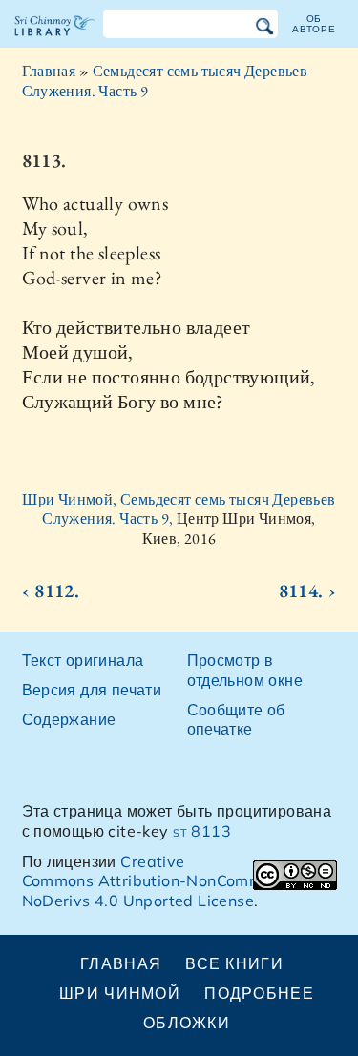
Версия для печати (92, 689)
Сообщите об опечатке (236, 719)
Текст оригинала (83, 660)
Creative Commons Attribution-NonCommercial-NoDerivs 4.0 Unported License (167, 881)
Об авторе (314, 23)
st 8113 (202, 830)
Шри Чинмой (119, 993)
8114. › (308, 590)
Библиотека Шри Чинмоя (54, 42)
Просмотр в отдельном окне (245, 670)
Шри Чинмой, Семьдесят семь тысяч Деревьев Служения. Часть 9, (178, 509)
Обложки (186, 1022)
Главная (49, 71)
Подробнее (259, 993)
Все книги (234, 963)
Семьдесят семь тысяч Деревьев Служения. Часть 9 (165, 81)
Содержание (69, 719)
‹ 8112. (51, 590)
